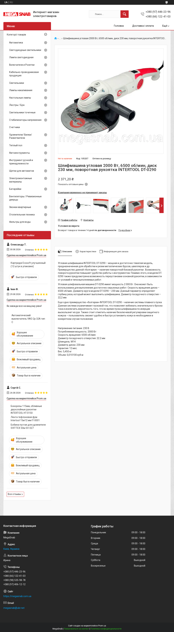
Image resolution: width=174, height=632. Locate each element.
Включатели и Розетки (21, 64)
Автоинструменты (19, 152)
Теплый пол (15, 145)
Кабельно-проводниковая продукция (24, 74)
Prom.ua (102, 626)
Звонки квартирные (20, 207)
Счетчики (14, 127)
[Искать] (124, 14)
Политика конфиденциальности (106, 629)
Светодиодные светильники (25, 50)
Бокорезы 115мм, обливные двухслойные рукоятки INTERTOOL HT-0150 (26, 409)
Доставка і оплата (143, 25)
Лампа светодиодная (21, 57)
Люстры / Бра (16, 105)
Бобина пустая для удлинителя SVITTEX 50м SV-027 (28, 426)
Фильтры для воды (20, 222)
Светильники (16, 83)
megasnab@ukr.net (13, 608)
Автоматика (16, 42)
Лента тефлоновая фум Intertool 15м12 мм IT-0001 (25, 419)
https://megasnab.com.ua (17, 596)
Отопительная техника (22, 214)
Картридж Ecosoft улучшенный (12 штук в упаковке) (28, 265)
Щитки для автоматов (21, 170)
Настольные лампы (20, 97)
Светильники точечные (22, 112)
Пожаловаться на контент (76, 629)
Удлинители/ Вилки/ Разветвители (20, 136)
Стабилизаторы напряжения (25, 120)
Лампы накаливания (20, 90)
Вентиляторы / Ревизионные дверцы (25, 198)
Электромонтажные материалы (20, 180)
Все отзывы (14, 494)
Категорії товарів (16, 34)
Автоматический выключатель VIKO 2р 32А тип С (28, 318)
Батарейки (15, 189)
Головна (119, 25)
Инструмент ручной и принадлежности (21, 162)
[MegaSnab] (17, 14)
